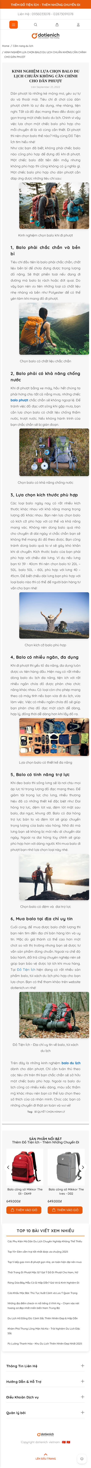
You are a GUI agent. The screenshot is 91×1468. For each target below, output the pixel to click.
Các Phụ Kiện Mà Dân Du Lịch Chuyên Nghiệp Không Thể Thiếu (45, 1241)
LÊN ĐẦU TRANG (46, 1458)
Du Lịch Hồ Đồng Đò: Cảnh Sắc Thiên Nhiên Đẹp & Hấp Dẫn (43, 1318)
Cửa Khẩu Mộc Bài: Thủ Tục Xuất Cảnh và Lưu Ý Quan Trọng (42, 1293)
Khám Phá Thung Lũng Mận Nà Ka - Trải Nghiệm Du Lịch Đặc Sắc (44, 1331)
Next (83, 1167)
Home (5, 45)
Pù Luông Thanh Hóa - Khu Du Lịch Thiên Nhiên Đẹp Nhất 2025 (45, 1343)
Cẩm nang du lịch (23, 45)
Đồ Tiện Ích (26, 969)
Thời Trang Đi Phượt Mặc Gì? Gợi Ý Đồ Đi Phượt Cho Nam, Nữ (43, 1272)
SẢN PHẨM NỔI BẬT (45, 1139)
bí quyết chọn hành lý (49, 1111)
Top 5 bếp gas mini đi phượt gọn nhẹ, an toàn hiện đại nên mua (44, 1262)
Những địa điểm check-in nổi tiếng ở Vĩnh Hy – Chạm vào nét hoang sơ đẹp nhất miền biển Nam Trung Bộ (43, 1306)
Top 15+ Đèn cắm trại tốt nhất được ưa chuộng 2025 (38, 1251)
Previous (8, 1167)
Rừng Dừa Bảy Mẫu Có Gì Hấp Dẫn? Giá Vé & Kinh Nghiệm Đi (43, 1282)
